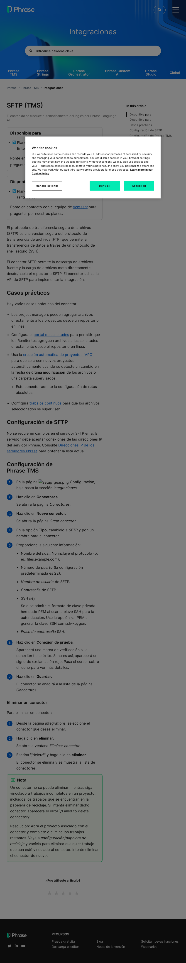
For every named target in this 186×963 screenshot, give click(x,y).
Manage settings (47, 185)
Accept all (139, 185)
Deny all (104, 185)
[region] (93, 167)
